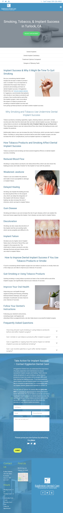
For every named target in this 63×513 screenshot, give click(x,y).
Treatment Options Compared (31, 59)
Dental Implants (31, 52)
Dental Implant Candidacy (31, 55)
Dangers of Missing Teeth (31, 63)
